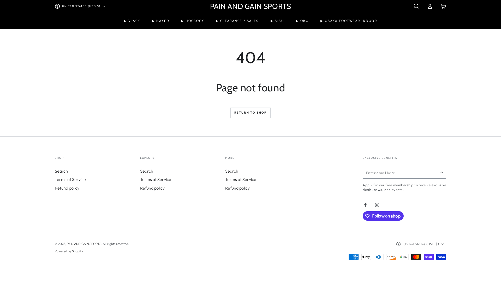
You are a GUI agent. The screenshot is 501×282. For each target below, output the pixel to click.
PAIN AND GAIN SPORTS (84, 244)
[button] (416, 6)
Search (61, 171)
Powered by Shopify (69, 251)
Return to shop (250, 112)
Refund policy (67, 188)
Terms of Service (70, 179)
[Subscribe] (443, 172)
